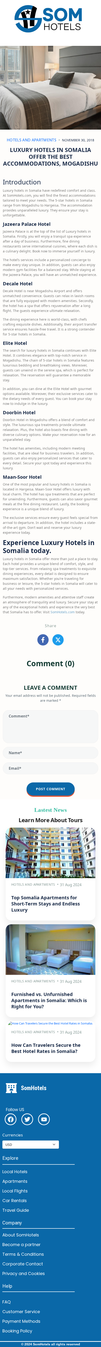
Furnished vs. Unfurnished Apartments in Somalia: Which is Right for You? (49, 1000)
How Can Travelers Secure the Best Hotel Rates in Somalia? (46, 1048)
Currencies (12, 1135)
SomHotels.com (62, 612)
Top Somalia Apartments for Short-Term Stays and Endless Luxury (45, 903)
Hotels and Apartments (31, 140)
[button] (50, 48)
